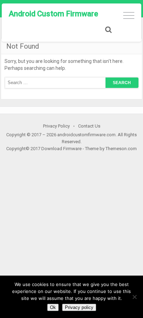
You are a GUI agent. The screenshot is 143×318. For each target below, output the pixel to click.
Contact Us (89, 126)
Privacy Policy (56, 126)
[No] (134, 296)
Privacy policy (79, 307)
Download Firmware (61, 148)
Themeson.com (121, 148)
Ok (53, 307)
